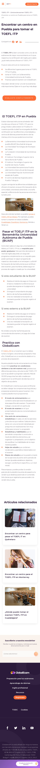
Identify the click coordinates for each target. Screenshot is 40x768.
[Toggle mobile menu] (3, 4)
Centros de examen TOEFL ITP (21, 12)
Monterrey (24, 222)
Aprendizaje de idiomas (20, 683)
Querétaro (15, 222)
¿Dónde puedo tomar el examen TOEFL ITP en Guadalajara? (16, 615)
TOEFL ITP (5, 12)
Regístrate (20, 697)
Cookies (24, 710)
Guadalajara (5, 222)
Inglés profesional (20, 688)
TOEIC (15, 710)
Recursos (20, 692)
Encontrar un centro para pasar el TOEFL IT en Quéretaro (17, 536)
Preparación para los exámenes (20, 679)
